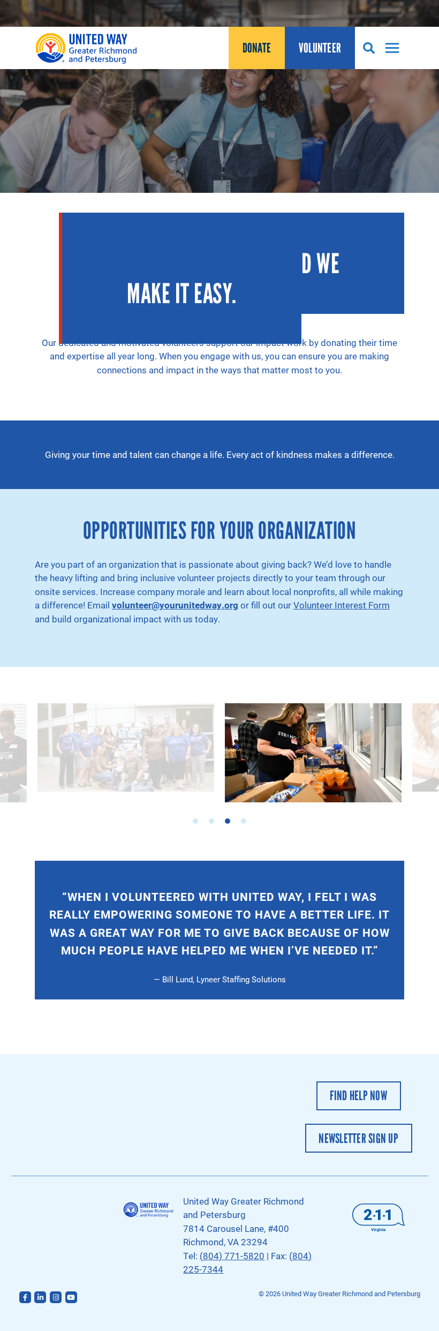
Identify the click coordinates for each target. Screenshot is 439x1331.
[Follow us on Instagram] (56, 1297)
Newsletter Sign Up (358, 1138)
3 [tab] (227, 821)
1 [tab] (195, 821)
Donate (257, 48)
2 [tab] (211, 821)
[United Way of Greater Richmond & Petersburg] (88, 48)
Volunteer (320, 48)
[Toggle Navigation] (389, 48)
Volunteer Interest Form (341, 605)
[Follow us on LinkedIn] (40, 1297)
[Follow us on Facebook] (25, 1297)
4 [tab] (243, 821)
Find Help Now (358, 1095)
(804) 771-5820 (232, 1256)
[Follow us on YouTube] (71, 1297)
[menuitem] (257, 48)
